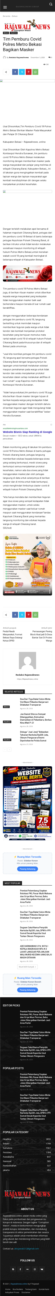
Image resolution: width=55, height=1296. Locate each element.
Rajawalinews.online (19, 1284)
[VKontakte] (42, 1269)
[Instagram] (35, 1269)
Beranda (6, 16)
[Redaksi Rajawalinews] (5, 57)
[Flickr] (27, 1269)
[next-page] (9, 750)
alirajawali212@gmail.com (26, 1248)
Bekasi (14, 16)
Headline (14, 33)
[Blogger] (13, 1269)
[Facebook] (15, 72)
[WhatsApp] (35, 72)
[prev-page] (5, 750)
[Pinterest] (29, 72)
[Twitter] (22, 72)
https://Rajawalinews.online (27, 679)
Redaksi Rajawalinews (19, 57)
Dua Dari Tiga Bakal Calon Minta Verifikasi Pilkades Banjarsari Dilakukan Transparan (35, 702)
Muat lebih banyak (26, 967)
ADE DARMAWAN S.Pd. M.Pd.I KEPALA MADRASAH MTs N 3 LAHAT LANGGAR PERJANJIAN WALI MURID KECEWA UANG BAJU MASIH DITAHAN (36, 952)
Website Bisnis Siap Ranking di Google (27, 432)
